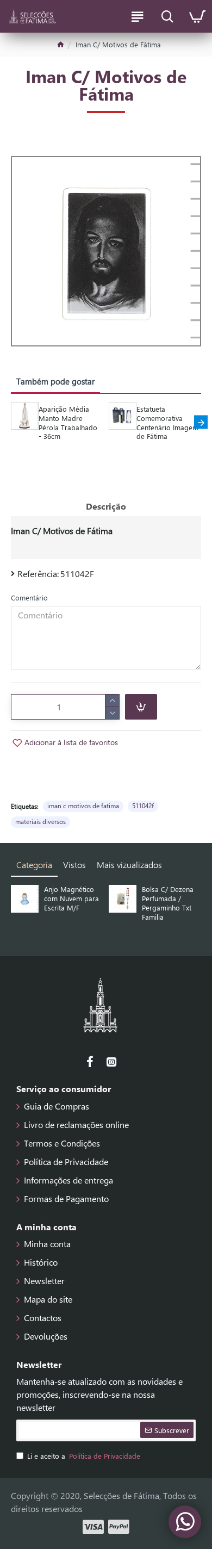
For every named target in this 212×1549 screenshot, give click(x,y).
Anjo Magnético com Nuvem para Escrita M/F (71, 898)
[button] (11, 422)
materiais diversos (40, 821)
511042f (143, 805)
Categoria (34, 864)
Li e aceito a (83, 1455)
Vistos (74, 864)
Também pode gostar (55, 381)
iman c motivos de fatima (83, 805)
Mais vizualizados (129, 864)
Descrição (106, 506)
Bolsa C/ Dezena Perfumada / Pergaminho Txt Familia (168, 903)
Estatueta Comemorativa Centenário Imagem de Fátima (167, 423)
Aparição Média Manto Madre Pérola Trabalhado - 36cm (68, 423)
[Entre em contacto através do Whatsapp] (185, 1521)
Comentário (29, 597)
